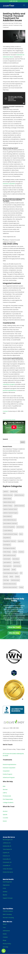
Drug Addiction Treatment (10, 541)
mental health (7, 559)
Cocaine (5, 818)
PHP (21, 573)
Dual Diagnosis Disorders (9, 548)
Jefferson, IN (6, 843)
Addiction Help (13, 491)
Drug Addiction (7, 537)
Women (5, 789)
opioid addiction (7, 562)
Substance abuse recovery (10, 583)
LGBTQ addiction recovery (9, 555)
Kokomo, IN (6, 856)
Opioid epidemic (7, 566)
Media (5, 934)
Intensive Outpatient (9, 768)
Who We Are (7, 922)
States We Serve (8, 872)
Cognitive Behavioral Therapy (10, 534)
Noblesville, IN (7, 846)
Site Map (5, 947)
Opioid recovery (17, 566)
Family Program (7, 774)
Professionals (7, 796)
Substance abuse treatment (10, 587)
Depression (6, 885)
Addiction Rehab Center (9, 502)
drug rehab (20, 541)
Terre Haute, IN (7, 849)
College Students (8, 802)
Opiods (5, 814)
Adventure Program (9, 777)
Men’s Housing (7, 914)
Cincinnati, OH (7, 862)
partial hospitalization (9, 390)
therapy (21, 587)
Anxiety (5, 891)
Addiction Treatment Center (10, 509)
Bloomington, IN (7, 839)
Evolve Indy (7, 23)
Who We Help (14, 633)
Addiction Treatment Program (10, 512)
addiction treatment (19, 505)
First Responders (8, 799)
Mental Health (8, 879)
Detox (21, 534)
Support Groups (8, 898)
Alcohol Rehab (20, 527)
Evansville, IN (6, 859)
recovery (5, 576)
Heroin (5, 821)
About (5, 924)
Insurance (21, 551)
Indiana (14, 551)
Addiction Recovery (8, 495)
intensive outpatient (9, 184)
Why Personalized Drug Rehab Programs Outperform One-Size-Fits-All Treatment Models (13, 480)
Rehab (11, 576)
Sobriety (17, 576)
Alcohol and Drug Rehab (9, 527)
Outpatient (6, 771)
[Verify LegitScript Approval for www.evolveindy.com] (14, 675)
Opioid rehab (6, 569)
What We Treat (14, 627)
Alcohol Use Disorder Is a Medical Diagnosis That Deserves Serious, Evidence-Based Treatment (13, 464)
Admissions (6, 931)
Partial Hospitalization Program (11, 573)
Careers (5, 937)
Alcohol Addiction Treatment (10, 523)
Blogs (4, 940)
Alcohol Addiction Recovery (10, 520)
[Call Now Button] (3, 951)
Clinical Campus (8, 911)
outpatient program (9, 384)
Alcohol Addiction (7, 516)
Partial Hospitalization (9, 764)
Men (4, 786)
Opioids (13, 569)
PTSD (4, 888)
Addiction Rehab (7, 498)
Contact (5, 411)
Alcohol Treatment (14, 25)
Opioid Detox (16, 562)
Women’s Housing (8, 917)
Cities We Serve (7, 869)
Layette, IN (6, 852)
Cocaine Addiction (8, 530)
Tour (4, 927)
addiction (6, 491)
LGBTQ (5, 793)
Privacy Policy (7, 944)
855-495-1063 (14, 1)
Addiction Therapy (8, 505)
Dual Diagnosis (7, 544)
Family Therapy (7, 551)
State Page (6, 580)
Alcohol (5, 811)
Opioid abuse (16, 559)
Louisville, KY (6, 865)
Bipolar (5, 895)
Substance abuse (15, 580)
